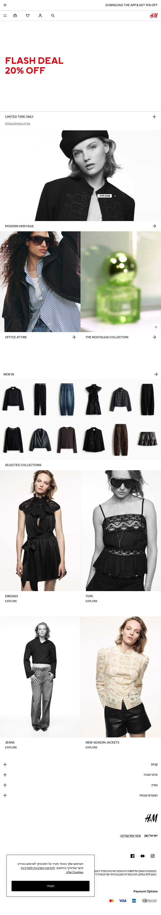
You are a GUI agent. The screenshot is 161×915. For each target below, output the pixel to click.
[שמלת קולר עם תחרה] (93, 399)
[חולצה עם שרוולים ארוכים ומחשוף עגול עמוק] (13, 440)
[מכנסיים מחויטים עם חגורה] (40, 399)
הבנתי (50, 886)
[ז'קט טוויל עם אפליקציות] (13, 399)
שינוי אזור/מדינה (130, 836)
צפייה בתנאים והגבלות (17, 123)
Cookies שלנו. (74, 872)
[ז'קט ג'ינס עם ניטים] (120, 399)
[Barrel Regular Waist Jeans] (67, 399)
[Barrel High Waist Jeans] (120, 440)
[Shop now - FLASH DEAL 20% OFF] (154, 117)
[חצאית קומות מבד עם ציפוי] (147, 440)
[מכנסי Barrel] (147, 399)
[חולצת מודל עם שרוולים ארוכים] (67, 440)
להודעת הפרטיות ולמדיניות (38, 868)
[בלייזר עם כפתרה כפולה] (93, 440)
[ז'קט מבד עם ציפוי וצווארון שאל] (40, 440)
